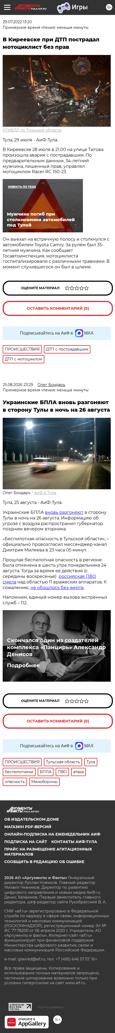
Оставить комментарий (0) (58, 308)
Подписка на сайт (25, 841)
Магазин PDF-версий (27, 826)
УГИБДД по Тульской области (32, 130)
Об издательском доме (31, 819)
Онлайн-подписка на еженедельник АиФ (52, 834)
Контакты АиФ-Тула (74, 841)
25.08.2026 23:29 (18, 384)
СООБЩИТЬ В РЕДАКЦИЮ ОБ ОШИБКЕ (44, 861)
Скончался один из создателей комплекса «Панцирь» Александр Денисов (56, 647)
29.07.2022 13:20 (17, 21)
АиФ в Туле (45, 492)
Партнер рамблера (50, 1007)
